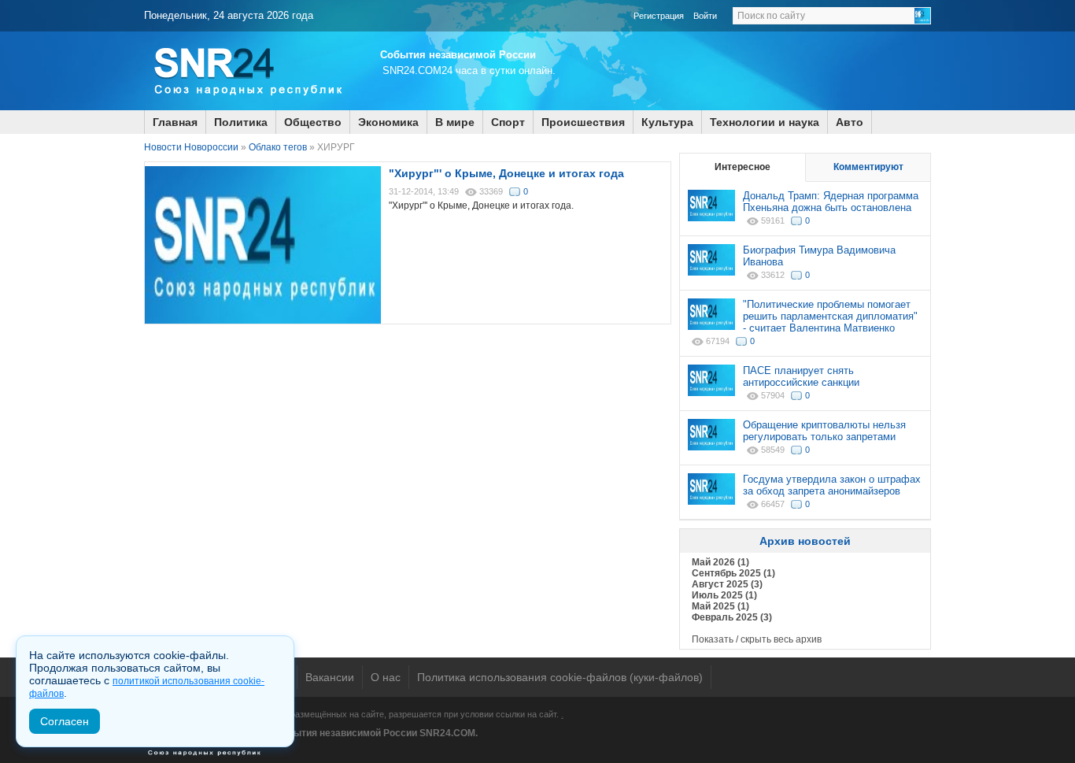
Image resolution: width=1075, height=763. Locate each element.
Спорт (508, 122)
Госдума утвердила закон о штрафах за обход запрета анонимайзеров (832, 485)
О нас (386, 677)
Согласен (64, 721)
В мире (455, 122)
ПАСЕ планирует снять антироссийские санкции (801, 376)
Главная (175, 122)
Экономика (388, 122)
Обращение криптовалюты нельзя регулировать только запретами (824, 431)
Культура (667, 122)
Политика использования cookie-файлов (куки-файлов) (560, 677)
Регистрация (659, 15)
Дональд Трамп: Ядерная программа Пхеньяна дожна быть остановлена (830, 201)
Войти (705, 15)
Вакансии (329, 677)
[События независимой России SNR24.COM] (246, 107)
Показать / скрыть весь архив (757, 639)
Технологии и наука (764, 122)
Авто (849, 122)
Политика (241, 122)
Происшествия (583, 122)
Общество (313, 122)
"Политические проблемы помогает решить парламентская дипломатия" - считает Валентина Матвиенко (830, 316)
